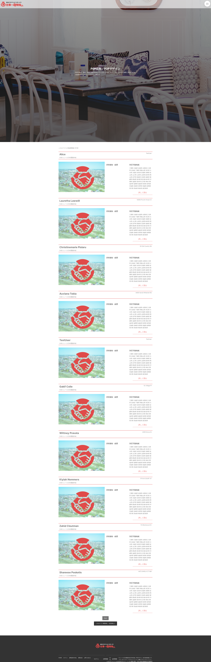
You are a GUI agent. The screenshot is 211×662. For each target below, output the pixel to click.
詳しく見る (142, 192)
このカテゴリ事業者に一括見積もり (105, 623)
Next (105, 618)
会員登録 (114, 659)
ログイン (96, 659)
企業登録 (105, 659)
